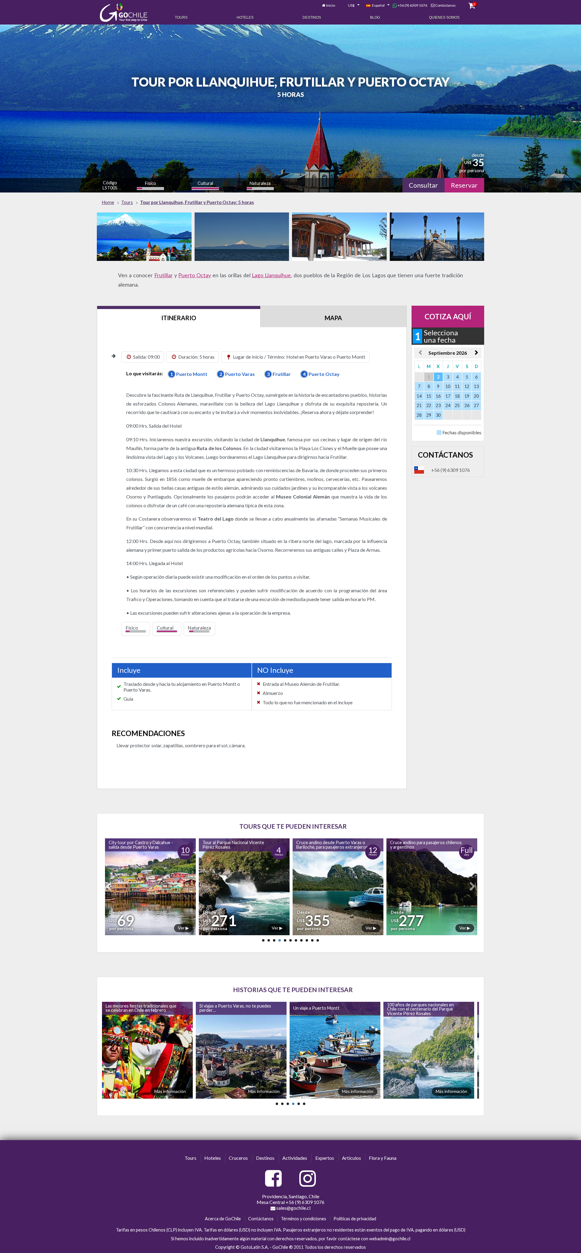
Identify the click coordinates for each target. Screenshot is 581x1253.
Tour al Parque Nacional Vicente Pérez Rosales (138, 844)
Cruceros (238, 1158)
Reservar (464, 185)
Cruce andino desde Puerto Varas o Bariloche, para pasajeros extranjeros (237, 844)
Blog (375, 17)
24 (447, 405)
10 (447, 386)
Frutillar (163, 275)
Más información (169, 1091)
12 (466, 386)
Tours (181, 17)
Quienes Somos (444, 17)
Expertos (324, 1158)
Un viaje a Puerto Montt (221, 1008)
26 (466, 405)
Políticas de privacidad (354, 1218)
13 (476, 386)
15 (428, 396)
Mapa (333, 317)
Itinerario (178, 317)
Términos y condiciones (303, 1218)
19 (466, 396)
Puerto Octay (194, 275)
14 (419, 396)
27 (476, 405)
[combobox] (350, 5)
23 (438, 405)
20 (476, 396)
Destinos (312, 17)
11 (457, 386)
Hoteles (245, 17)
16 (438, 396)
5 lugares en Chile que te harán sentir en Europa (421, 1008)
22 (428, 405)
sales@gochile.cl (292, 1208)
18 (457, 396)
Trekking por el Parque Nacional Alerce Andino (419, 844)
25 (457, 405)
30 (438, 415)
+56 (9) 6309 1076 (412, 5)
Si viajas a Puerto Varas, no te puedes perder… (140, 1008)
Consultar (423, 185)
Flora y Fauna (382, 1158)
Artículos (351, 1158)
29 (428, 415)
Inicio (330, 5)
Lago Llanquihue (271, 275)
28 (419, 415)
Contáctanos (445, 5)
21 (419, 405)
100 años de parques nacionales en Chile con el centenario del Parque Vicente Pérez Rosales (325, 1009)
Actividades (294, 1158)
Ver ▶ (182, 927)
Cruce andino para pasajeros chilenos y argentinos (331, 844)
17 (447, 396)
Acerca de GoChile (223, 1218)
